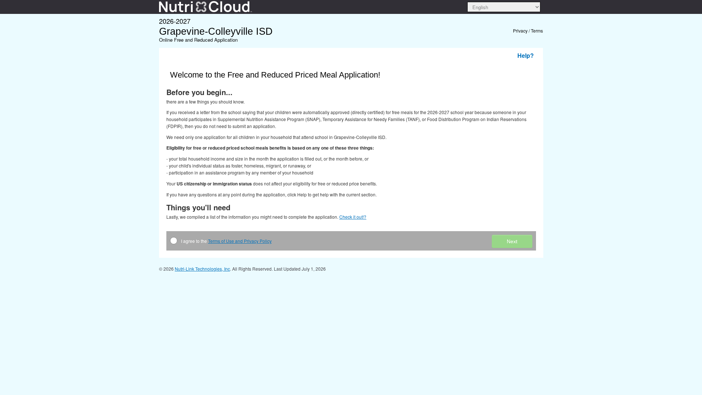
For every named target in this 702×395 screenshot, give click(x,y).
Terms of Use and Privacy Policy (240, 241)
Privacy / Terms (528, 30)
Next (512, 241)
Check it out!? (352, 217)
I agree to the (226, 241)
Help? (525, 55)
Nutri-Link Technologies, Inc (202, 269)
